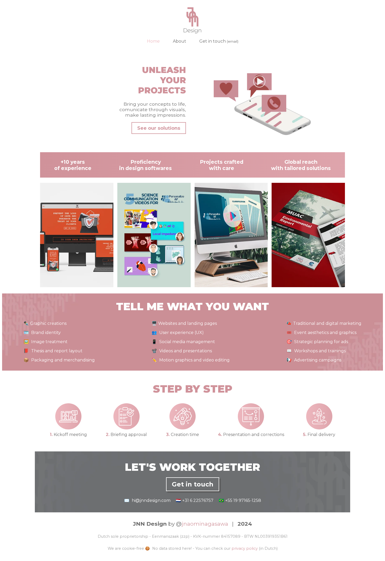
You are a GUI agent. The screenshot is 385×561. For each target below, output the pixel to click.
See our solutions (158, 128)
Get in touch (218, 41)
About (179, 41)
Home (153, 41)
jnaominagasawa (205, 523)
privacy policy (245, 548)
